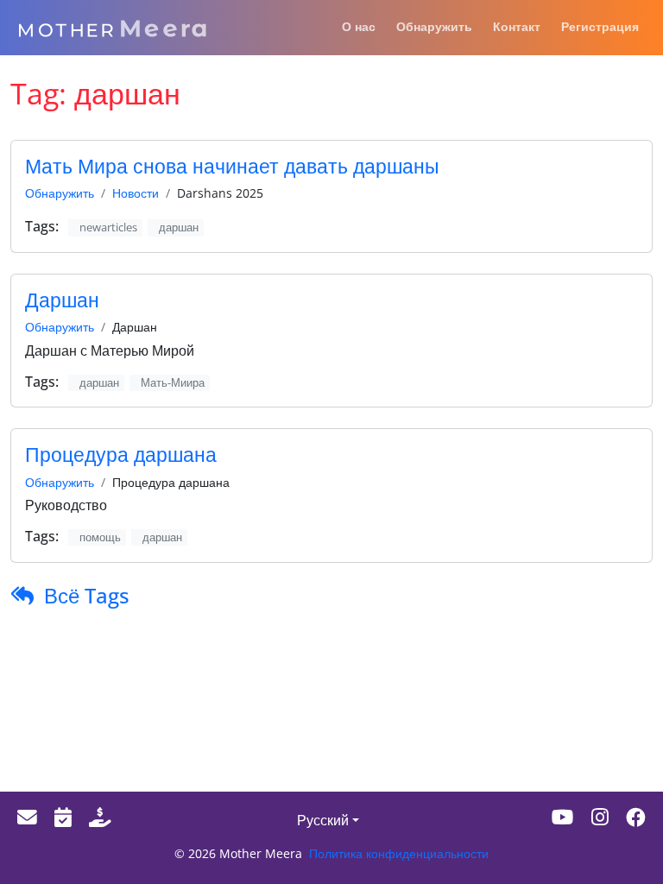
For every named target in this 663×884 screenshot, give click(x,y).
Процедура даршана (121, 454)
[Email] (27, 817)
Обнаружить (59, 193)
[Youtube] (563, 817)
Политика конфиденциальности (399, 853)
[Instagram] (600, 817)
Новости (135, 193)
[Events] (63, 817)
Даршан (62, 300)
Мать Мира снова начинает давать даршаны (232, 166)
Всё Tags (86, 595)
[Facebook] (636, 817)
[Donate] (100, 817)
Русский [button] (323, 820)
